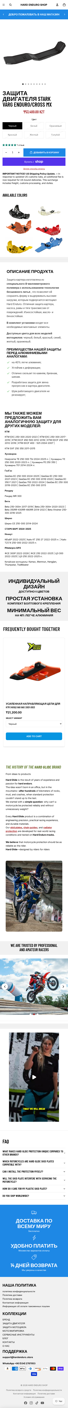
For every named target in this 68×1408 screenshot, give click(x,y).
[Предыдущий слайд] (3, 14)
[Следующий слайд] (64, 14)
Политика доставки (12, 1295)
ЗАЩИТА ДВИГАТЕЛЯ (14, 1323)
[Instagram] (31, 1403)
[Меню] (3, 4)
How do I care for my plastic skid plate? (25, 1188)
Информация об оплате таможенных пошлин (26, 1306)
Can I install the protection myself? (23, 1171)
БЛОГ (5, 1338)
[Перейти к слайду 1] (30, 1014)
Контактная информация (15, 1302)
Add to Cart (34, 736)
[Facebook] (26, 1403)
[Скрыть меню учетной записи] (57, 4)
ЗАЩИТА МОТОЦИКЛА (14, 1327)
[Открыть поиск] (10, 4)
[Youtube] (42, 1403)
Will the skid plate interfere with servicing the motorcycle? (30, 1180)
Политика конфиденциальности (47, 1390)
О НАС (6, 1346)
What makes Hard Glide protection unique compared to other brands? (33, 1153)
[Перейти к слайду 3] (37, 1014)
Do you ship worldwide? (16, 1195)
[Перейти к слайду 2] (34, 1014)
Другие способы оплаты (34, 169)
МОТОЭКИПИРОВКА (13, 1330)
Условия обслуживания (34, 1397)
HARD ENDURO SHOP (38, 1385)
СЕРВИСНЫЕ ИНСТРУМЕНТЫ (18, 1334)
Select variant (14, 718)
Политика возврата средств (18, 1390)
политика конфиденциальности (19, 1291)
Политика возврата (12, 1298)
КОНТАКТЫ (9, 1342)
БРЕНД (6, 1319)
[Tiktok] (37, 1403)
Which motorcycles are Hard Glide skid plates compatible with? (28, 1163)
